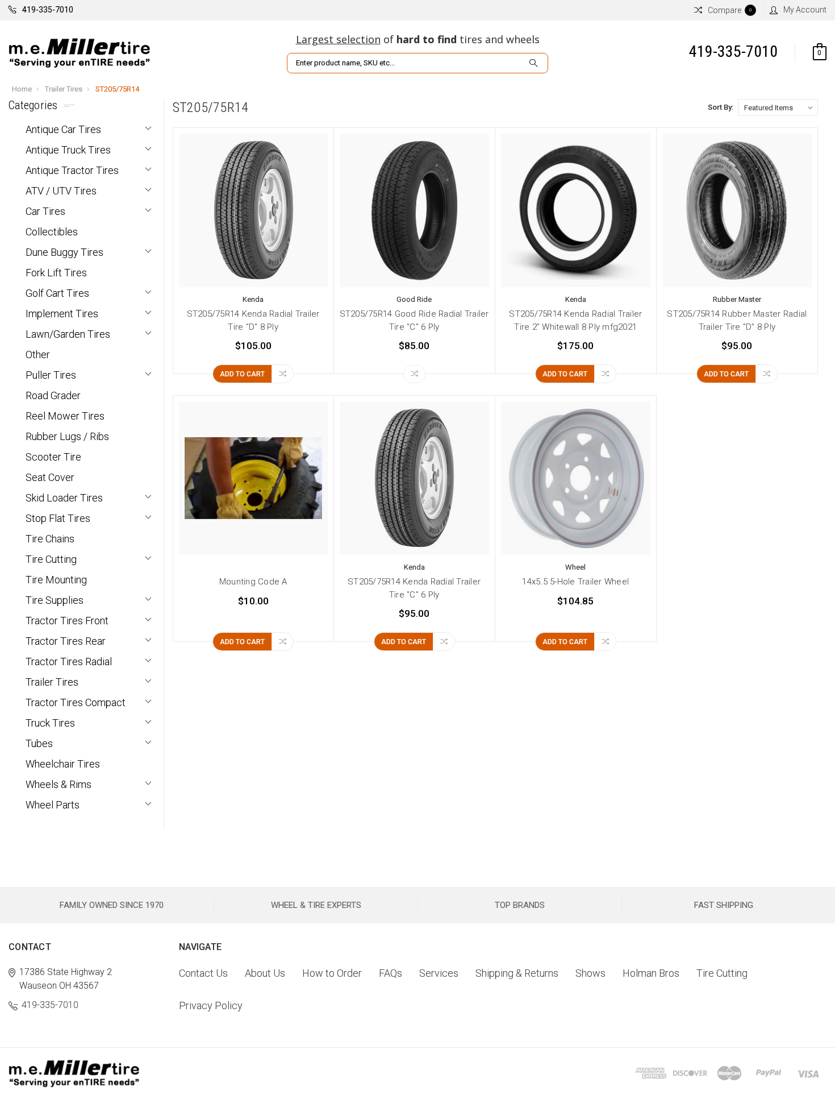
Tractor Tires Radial (69, 661)
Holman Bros (651, 973)
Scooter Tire (53, 457)
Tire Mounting (56, 580)
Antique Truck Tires (68, 150)
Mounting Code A (253, 582)
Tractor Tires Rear (66, 641)
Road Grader (53, 395)
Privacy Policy (211, 1005)
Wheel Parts (53, 805)
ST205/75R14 (117, 89)
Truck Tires (50, 723)
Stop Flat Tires (58, 518)
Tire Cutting (51, 559)
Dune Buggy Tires (64, 252)
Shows (590, 973)
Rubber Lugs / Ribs (67, 436)
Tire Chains (50, 539)
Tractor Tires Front (67, 621)
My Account (804, 9)
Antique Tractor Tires (72, 170)
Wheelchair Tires (63, 764)
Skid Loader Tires (64, 498)
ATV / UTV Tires (61, 191)
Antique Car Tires (63, 129)
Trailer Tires (63, 89)
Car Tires (45, 211)
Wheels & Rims (58, 784)
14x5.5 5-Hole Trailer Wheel (575, 582)
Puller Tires (51, 375)
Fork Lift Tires (56, 273)
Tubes (39, 743)
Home (22, 89)
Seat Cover (50, 477)
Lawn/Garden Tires (68, 334)
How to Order (332, 973)
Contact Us (203, 973)
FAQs (390, 973)
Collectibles (52, 232)
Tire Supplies (55, 600)
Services (438, 973)
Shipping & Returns (516, 973)
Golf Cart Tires (57, 293)
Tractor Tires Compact (76, 702)
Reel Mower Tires (65, 416)
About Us (265, 973)
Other (38, 354)
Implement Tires (62, 314)
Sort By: (720, 107)
